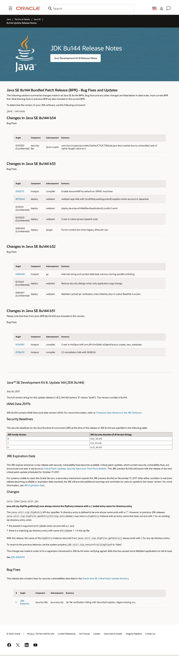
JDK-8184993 (18, 557)
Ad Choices (84, 633)
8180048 (20, 274)
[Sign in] (161, 8)
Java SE (37, 19)
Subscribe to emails (113, 633)
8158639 (20, 352)
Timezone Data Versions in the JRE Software (118, 412)
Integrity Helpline (134, 633)
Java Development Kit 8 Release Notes (75, 58)
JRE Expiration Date (34, 485)
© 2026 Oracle (13, 633)
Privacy (30, 633)
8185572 (20, 191)
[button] (10, 8)
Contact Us (150, 633)
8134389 (20, 344)
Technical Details (22, 19)
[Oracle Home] (28, 8)
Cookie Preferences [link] (67, 633)
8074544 (20, 198)
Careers (96, 633)
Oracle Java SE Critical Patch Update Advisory (105, 578)
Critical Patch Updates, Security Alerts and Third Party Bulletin (75, 468)
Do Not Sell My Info (45, 633)
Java (9, 19)
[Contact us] (168, 8)
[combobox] (89, 8)
